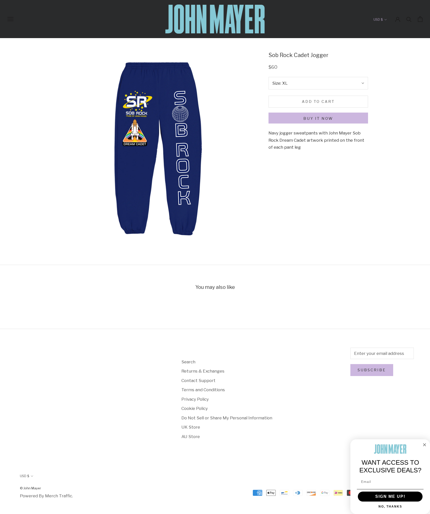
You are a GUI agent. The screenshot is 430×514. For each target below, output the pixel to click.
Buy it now (318, 118)
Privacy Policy (195, 399)
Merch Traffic (58, 495)
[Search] (409, 19)
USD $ (378, 19)
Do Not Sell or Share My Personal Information (226, 417)
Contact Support (198, 380)
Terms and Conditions (203, 389)
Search (188, 361)
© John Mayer (30, 488)
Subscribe (372, 370)
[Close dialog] (425, 445)
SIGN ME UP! (390, 496)
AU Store (190, 436)
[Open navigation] (10, 19)
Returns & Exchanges (202, 371)
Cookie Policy (194, 408)
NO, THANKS (390, 506)
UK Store (190, 427)
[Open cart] (420, 19)
